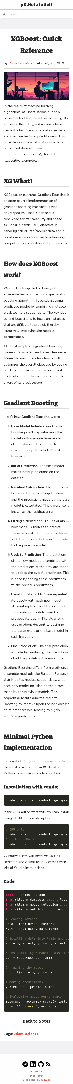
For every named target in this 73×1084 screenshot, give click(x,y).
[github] (41, 1064)
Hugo (47, 1079)
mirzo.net (36, 1071)
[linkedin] (33, 1064)
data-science (27, 1034)
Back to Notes (36, 1021)
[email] (25, 1064)
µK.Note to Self (36, 4)
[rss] (48, 1064)
